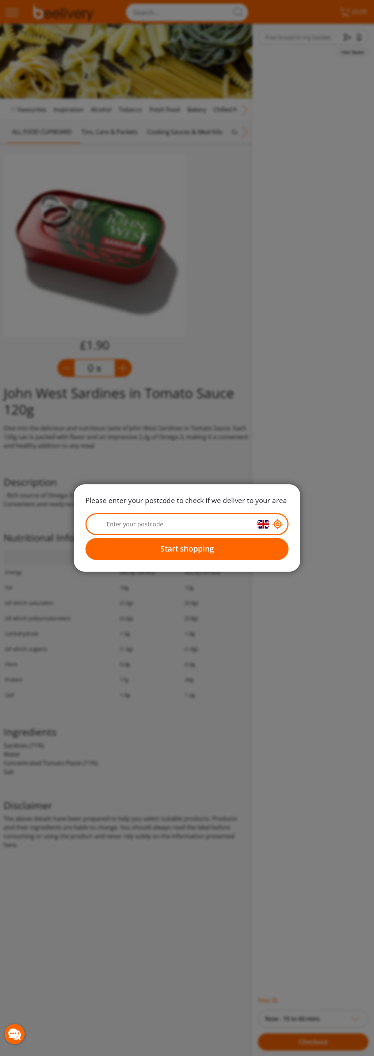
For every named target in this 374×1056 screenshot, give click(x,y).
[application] (14, 1034)
